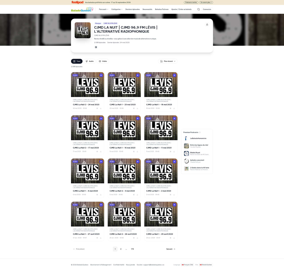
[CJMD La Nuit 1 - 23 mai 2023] (124, 92)
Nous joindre (130, 265)
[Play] (101, 75)
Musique (98, 23)
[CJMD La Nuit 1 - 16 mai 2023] (124, 135)
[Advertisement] (197, 92)
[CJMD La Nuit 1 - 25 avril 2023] (161, 221)
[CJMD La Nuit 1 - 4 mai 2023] (87, 178)
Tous (78, 61)
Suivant (169, 249)
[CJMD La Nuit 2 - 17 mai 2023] (87, 135)
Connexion (207, 9)
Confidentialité (118, 265)
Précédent (80, 249)
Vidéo (104, 61)
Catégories (116, 9)
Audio (91, 61)
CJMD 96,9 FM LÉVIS (110, 23)
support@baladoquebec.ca (153, 265)
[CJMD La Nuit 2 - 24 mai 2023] (87, 92)
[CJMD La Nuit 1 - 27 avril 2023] (87, 221)
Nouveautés (147, 9)
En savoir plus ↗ (206, 2)
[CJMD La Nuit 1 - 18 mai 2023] (161, 92)
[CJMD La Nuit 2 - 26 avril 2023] (124, 221)
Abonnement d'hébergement (100, 265)
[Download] (100, 108)
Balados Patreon (162, 9)
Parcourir (102, 9)
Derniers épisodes (132, 9)
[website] (96, 47)
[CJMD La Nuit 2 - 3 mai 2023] (124, 178)
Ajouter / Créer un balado (181, 9)
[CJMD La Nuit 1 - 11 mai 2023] (161, 135)
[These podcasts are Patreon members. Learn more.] (200, 132)
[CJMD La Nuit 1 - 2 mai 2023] (161, 178)
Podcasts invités (191, 2)
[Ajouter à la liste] (97, 108)
